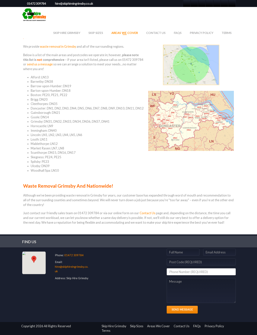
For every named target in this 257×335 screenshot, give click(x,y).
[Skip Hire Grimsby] (34, 15)
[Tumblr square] (217, 3)
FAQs (178, 32)
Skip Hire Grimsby (66, 32)
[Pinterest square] (209, 3)
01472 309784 (36, 3)
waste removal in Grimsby (58, 46)
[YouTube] (232, 3)
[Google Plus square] (194, 3)
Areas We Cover (124, 32)
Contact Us (155, 32)
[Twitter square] (224, 3)
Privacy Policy (201, 32)
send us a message (40, 64)
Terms (227, 32)
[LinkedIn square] (202, 3)
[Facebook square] (187, 3)
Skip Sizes (95, 32)
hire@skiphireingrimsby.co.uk (74, 3)
